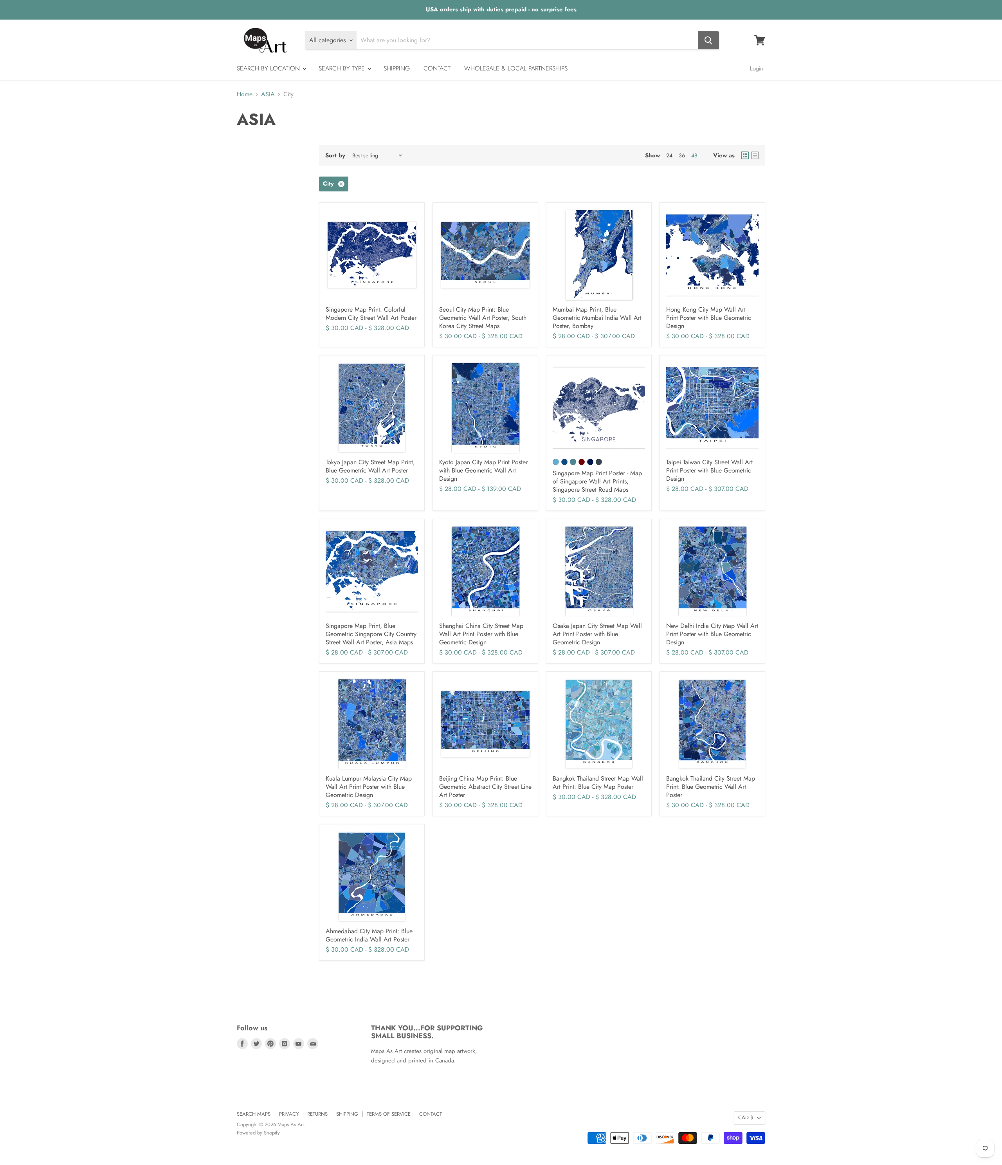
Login (756, 68)
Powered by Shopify (258, 1132)
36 (682, 155)
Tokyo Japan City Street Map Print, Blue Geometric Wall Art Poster (370, 466)
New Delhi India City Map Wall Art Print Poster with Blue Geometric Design (712, 634)
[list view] (755, 155)
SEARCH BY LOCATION (269, 68)
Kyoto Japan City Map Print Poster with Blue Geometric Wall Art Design (483, 470)
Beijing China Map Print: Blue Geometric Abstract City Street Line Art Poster (485, 786)
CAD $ (745, 1117)
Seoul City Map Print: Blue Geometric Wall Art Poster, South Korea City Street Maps (482, 317)
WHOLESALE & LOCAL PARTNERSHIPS (516, 68)
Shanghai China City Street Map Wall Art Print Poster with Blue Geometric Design (481, 634)
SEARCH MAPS (253, 1114)
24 (669, 155)
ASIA (268, 94)
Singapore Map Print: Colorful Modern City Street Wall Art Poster (371, 313)
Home (244, 94)
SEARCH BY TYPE (343, 68)
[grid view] (745, 155)
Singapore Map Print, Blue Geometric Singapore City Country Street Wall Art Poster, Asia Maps (371, 634)
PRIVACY (289, 1114)
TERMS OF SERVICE (389, 1114)
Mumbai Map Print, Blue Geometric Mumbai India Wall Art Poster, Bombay (597, 317)
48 (694, 155)
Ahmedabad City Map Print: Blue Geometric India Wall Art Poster (369, 935)
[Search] (708, 40)
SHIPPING (397, 68)
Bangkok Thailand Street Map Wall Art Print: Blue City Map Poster (598, 782)
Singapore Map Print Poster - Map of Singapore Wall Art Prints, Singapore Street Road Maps (597, 481)
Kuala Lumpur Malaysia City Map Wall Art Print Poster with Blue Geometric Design (369, 786)
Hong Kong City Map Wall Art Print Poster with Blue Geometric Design (708, 317)
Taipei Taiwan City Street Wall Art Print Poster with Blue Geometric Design (709, 470)
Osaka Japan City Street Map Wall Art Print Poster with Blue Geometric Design (597, 634)
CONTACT (437, 68)
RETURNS (317, 1114)
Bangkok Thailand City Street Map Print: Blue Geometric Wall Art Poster (710, 786)
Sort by (335, 155)
